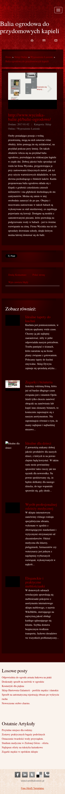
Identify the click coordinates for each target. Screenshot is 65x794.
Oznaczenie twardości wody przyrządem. (23, 738)
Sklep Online (21, 57)
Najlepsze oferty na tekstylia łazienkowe (22, 747)
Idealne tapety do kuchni (38, 318)
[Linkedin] (25, 771)
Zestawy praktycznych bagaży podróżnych (23, 734)
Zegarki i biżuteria (39, 382)
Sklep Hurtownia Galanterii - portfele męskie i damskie (30, 690)
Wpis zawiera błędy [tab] (18, 282)
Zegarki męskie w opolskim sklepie (20, 751)
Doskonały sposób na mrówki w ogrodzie (23, 681)
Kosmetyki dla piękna (13, 686)
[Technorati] (46, 771)
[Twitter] (32, 771)
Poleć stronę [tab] (38, 274)
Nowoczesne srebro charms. (16, 703)
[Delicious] (39, 771)
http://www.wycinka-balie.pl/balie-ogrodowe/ (29, 117)
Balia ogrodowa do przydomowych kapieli (27, 61)
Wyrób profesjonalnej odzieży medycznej (41, 506)
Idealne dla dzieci (38, 443)
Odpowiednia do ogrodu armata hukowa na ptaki (27, 677)
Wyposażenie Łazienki (41, 57)
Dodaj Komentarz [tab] (17, 274)
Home (8, 57)
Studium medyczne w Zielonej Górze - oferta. (25, 743)
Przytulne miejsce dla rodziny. (17, 730)
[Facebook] (17, 771)
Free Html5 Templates (32, 788)
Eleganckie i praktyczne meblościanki (35, 582)
